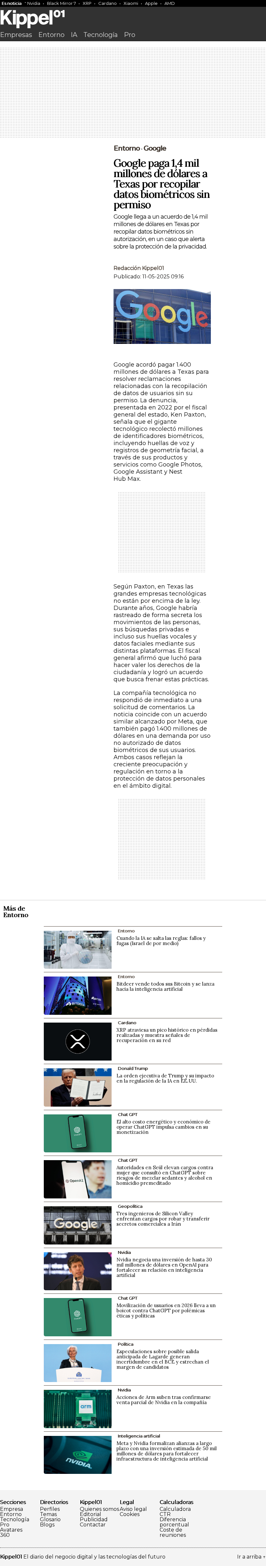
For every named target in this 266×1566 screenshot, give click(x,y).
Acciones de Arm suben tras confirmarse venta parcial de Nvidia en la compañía (163, 1399)
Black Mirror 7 (61, 3)
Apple (151, 3)
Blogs (47, 1524)
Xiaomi (131, 3)
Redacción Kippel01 (139, 268)
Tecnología (100, 35)
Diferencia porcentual (174, 1522)
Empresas (16, 35)
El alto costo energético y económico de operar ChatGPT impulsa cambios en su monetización (163, 1127)
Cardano (107, 3)
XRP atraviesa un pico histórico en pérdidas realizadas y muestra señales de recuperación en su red (166, 1035)
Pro (129, 35)
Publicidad (94, 1519)
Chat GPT (127, 1114)
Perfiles (50, 1509)
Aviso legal (133, 1509)
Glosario (50, 1519)
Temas (48, 1514)
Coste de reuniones (173, 1532)
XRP (87, 3)
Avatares (11, 1530)
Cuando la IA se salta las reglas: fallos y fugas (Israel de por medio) (161, 940)
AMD (169, 3)
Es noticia (11, 3)
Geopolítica (130, 1206)
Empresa (11, 1509)
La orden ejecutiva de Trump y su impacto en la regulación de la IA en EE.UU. (165, 1078)
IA (74, 35)
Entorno (51, 35)
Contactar (93, 1524)
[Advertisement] (133, 93)
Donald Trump (133, 1068)
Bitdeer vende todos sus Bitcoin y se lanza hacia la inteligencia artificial (165, 986)
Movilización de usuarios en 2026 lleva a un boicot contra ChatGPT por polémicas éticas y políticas (166, 1310)
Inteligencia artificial (139, 1436)
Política (125, 1344)
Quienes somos (99, 1509)
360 (5, 1535)
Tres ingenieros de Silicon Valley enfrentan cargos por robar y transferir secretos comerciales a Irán (163, 1218)
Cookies (129, 1514)
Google (155, 148)
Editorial (90, 1514)
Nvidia (33, 3)
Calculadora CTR (175, 1512)
